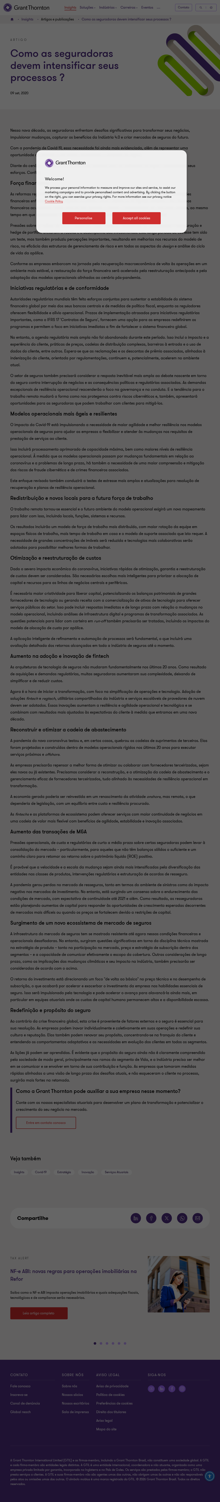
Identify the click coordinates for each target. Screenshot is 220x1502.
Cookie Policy (54, 201)
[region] (111, 191)
